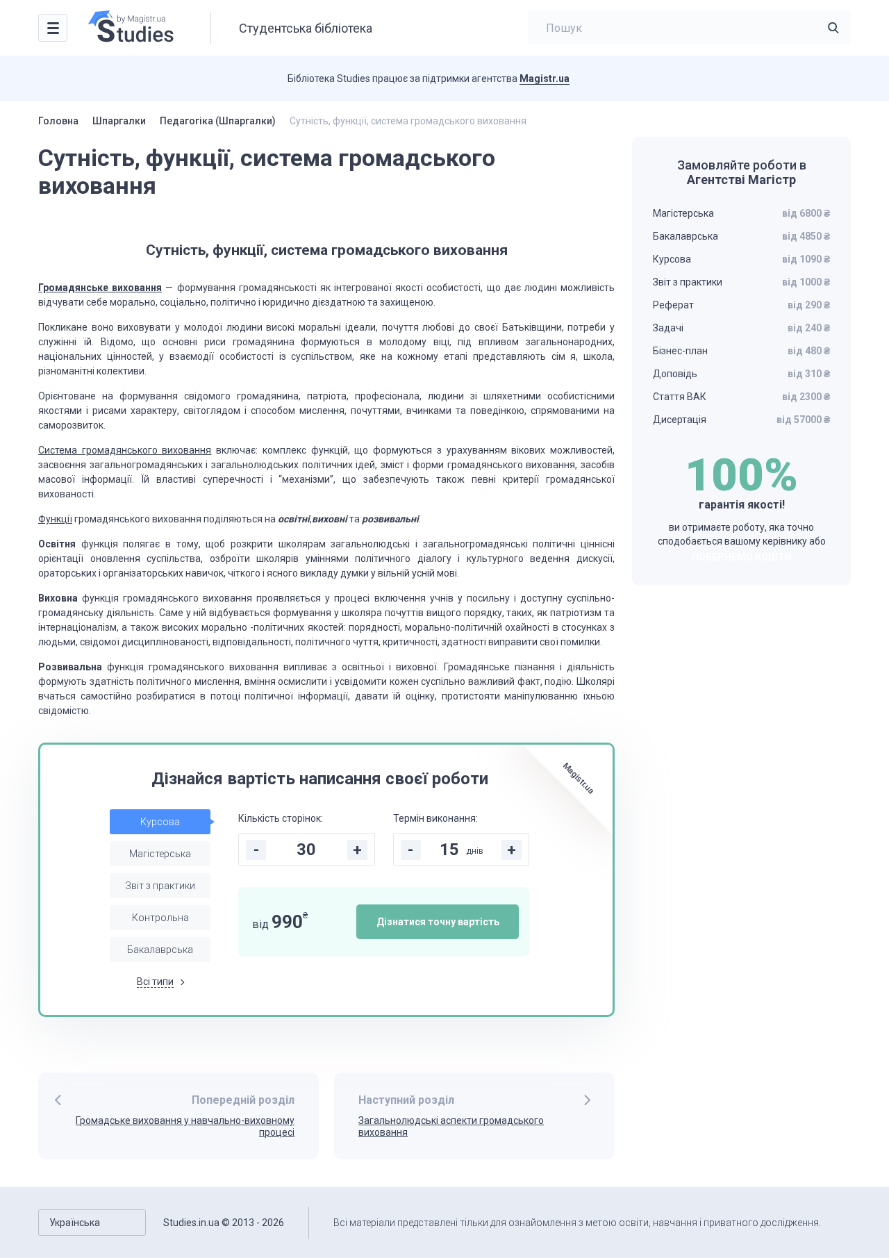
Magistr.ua (545, 78)
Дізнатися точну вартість (437, 921)
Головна (58, 120)
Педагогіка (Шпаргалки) (218, 120)
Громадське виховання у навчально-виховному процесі (185, 1126)
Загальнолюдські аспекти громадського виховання (451, 1126)
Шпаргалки (119, 120)
